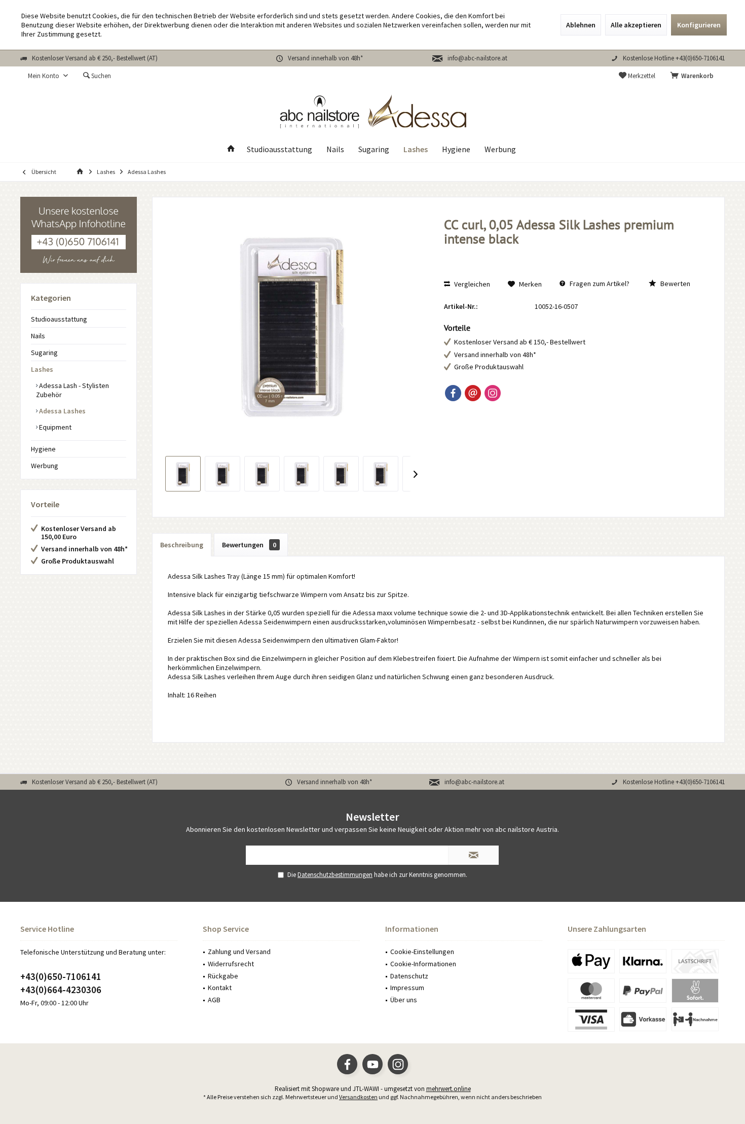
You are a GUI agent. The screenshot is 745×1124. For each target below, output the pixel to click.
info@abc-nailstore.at (477, 58)
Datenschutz (409, 975)
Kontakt (220, 987)
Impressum (407, 987)
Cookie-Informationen (423, 963)
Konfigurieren (699, 24)
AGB (214, 999)
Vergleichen (471, 284)
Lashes (42, 369)
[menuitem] (694, 76)
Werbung (44, 465)
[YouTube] (372, 1064)
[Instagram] (493, 393)
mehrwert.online (448, 1088)
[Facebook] (453, 393)
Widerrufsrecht (231, 963)
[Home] (231, 149)
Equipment (54, 427)
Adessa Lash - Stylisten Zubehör (72, 390)
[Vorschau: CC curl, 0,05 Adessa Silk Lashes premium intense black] (183, 473)
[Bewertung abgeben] (573, 252)
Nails (38, 335)
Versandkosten (358, 1097)
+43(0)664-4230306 (60, 990)
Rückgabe (223, 975)
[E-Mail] (473, 393)
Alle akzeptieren (636, 24)
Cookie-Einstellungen (422, 951)
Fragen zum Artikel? (598, 283)
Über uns (403, 999)
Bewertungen (249, 544)
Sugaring (44, 352)
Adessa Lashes (62, 410)
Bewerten (674, 283)
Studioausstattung (59, 319)
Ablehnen (580, 24)
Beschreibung (181, 544)
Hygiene (43, 448)
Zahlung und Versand (239, 951)
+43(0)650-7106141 (60, 976)
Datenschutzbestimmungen (334, 874)
